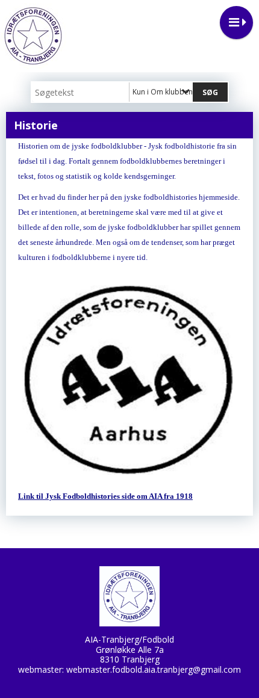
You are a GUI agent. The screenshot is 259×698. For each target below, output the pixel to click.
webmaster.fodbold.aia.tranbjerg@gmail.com (153, 669)
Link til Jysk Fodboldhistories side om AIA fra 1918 (105, 496)
